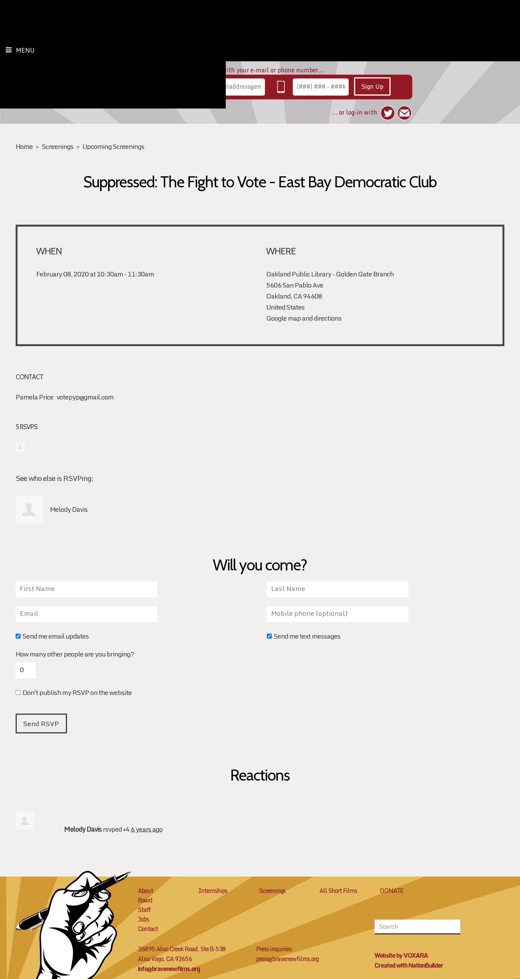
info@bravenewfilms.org (169, 969)
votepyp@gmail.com (84, 396)
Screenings (57, 146)
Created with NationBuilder (409, 965)
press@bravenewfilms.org (287, 959)
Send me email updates (55, 637)
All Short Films (338, 891)
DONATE (392, 891)
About (145, 891)
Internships (212, 891)
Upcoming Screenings (113, 146)
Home (24, 146)
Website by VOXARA (401, 955)
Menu (25, 50)
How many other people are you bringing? (75, 654)
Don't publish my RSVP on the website (77, 693)
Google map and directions (303, 318)
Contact (148, 929)
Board (145, 900)
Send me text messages (307, 637)
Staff (144, 910)
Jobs (143, 919)
